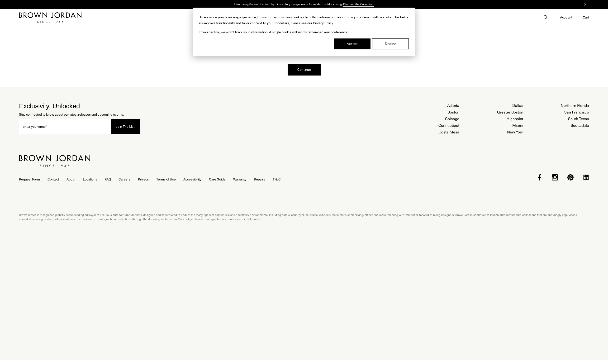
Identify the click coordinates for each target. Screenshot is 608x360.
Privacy (143, 179)
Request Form (29, 179)
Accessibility (192, 179)
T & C (277, 179)
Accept (352, 44)
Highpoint (515, 118)
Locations (90, 179)
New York (515, 131)
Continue (304, 69)
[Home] (50, 17)
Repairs (259, 179)
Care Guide (217, 179)
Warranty (239, 179)
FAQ (108, 179)
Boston (453, 111)
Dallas (517, 105)
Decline (390, 44)
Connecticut (448, 125)
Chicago (452, 118)
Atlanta (453, 105)
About (70, 179)
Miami (517, 125)
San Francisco (576, 111)
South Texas (578, 118)
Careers (124, 179)
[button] (545, 17)
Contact (53, 179)
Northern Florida (575, 105)
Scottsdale (580, 125)
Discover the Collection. (358, 4)
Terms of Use (166, 179)
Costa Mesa (449, 131)
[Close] (585, 4)
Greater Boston (510, 111)
